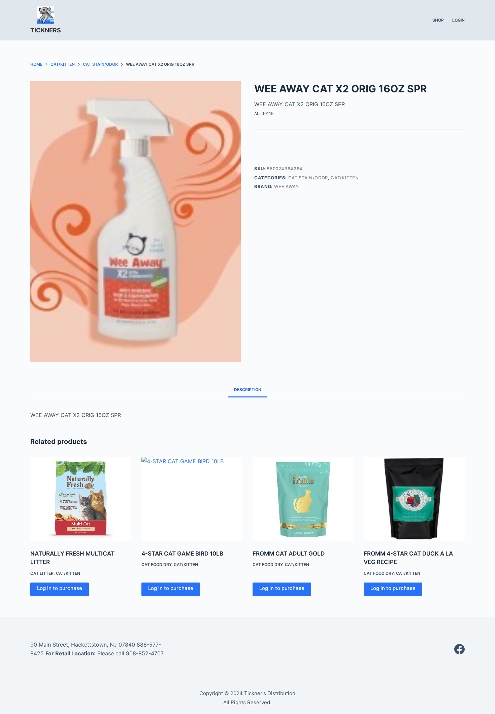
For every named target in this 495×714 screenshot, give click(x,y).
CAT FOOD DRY (156, 564)
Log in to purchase (59, 588)
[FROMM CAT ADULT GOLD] (303, 499)
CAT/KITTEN (345, 177)
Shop (438, 20)
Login (458, 20)
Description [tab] (247, 389)
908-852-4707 (145, 653)
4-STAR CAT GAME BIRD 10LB (182, 553)
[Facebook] (459, 649)
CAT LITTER (42, 573)
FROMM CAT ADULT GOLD (289, 553)
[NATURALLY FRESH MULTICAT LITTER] (80, 499)
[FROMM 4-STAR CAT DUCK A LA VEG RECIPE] (414, 499)
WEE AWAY (286, 186)
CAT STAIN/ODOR (308, 177)
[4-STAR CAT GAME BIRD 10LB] (191, 499)
